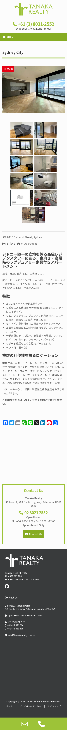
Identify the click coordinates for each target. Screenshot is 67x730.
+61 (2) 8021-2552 (36, 24)
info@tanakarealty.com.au (21, 635)
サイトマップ (54, 706)
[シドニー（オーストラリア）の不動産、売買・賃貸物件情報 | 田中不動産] (33, 9)
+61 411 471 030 (15, 625)
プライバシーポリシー (30, 706)
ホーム (9, 706)
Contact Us (35, 534)
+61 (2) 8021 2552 (17, 622)
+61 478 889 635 (15, 628)
